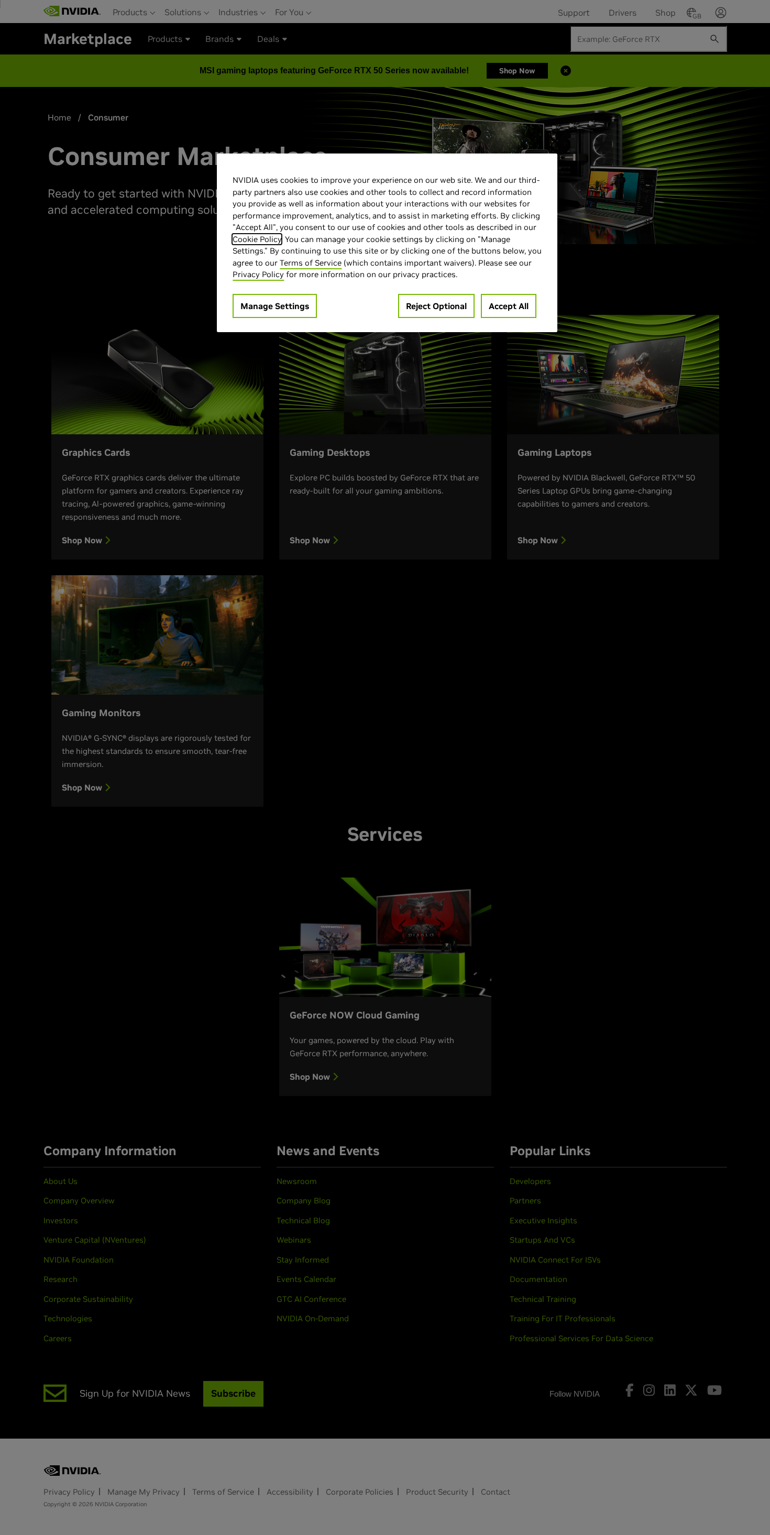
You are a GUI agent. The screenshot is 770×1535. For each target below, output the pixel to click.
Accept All (509, 306)
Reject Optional (436, 306)
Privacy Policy (258, 274)
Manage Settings (274, 306)
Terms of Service (311, 263)
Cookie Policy (257, 239)
